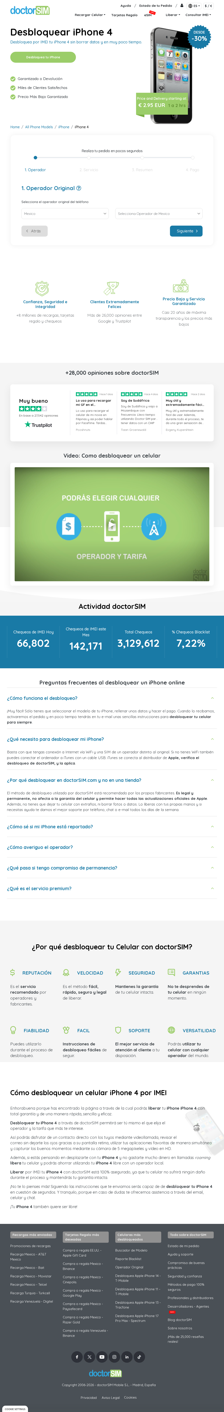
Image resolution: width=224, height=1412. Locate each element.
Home (15, 127)
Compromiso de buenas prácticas (186, 1265)
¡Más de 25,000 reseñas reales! (186, 1339)
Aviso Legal (111, 1398)
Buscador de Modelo (131, 1250)
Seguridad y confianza (185, 1276)
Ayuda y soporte (180, 1254)
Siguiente (185, 231)
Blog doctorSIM (180, 1320)
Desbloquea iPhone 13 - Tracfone (138, 1305)
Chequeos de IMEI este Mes (86, 631)
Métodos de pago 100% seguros (186, 1287)
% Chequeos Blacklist (191, 632)
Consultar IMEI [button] (197, 15)
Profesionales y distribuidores (191, 1298)
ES (195, 6)
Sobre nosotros (180, 1328)
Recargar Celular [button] (89, 15)
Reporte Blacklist (128, 1259)
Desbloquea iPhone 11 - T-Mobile (137, 1291)
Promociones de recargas (30, 1246)
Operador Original (129, 1267)
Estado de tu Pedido (155, 6)
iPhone (63, 127)
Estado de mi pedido (183, 1246)
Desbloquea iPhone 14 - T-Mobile (138, 1278)
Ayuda (126, 6)
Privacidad (89, 1398)
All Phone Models (39, 127)
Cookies (130, 1397)
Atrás (36, 231)
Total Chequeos (138, 632)
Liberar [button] (172, 15)
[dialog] (15, 1409)
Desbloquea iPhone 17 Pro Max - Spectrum (137, 1318)
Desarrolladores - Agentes (188, 1308)
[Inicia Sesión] (182, 6)
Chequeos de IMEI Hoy (33, 632)
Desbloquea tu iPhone (43, 57)
